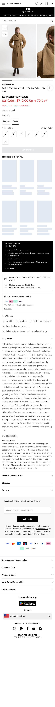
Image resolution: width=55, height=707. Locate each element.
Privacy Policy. (45, 534)
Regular (6, 121)
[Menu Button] (3, 3)
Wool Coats (12, 20)
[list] (27, 10)
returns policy (35, 287)
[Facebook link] (27, 628)
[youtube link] (33, 628)
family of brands (42, 528)
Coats (4, 20)
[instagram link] (14, 628)
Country (27, 609)
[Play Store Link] (27, 603)
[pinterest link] (21, 628)
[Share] (51, 20)
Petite (15, 121)
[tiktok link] (40, 628)
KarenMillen (8, 84)
